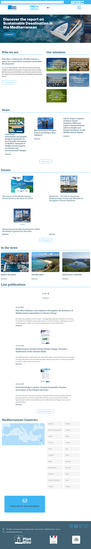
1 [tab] (43, 44)
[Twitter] (75, 2)
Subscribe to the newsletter (24, 506)
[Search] (62, 2)
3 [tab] (47, 44)
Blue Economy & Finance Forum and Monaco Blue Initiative (45, 132)
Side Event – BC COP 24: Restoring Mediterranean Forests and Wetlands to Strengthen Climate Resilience (66, 198)
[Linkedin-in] (79, 2)
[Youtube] (82, 2)
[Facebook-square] (71, 526)
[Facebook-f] (72, 2)
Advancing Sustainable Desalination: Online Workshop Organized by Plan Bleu (21, 230)
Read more (9, 30)
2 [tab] (45, 44)
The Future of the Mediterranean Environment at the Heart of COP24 (17, 197)
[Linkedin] (76, 526)
